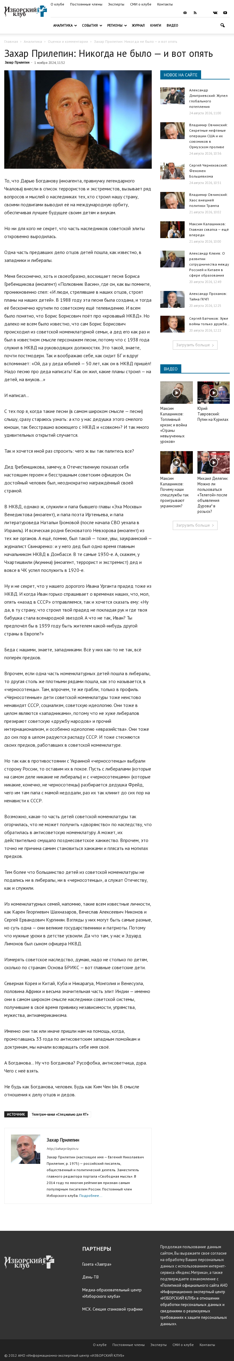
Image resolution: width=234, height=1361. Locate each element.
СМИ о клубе (140, 4)
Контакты (165, 4)
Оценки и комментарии (68, 41)
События (90, 25)
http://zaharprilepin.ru (62, 1148)
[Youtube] (225, 13)
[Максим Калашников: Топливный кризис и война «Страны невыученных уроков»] (176, 392)
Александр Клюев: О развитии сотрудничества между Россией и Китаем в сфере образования (209, 264)
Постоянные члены (86, 4)
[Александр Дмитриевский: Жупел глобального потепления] (172, 95)
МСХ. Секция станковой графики (112, 1309)
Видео (172, 25)
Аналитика (63, 25)
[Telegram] (205, 13)
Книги (155, 25)
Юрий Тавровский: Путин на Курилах (213, 414)
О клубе (57, 4)
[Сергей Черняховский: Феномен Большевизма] (172, 171)
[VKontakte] (215, 13)
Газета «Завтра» (97, 1264)
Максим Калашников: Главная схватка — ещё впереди (209, 229)
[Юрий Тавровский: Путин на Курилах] (213, 392)
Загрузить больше (193, 345)
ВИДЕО (171, 369)
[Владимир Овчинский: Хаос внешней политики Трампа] (172, 200)
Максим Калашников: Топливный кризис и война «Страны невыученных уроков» (173, 425)
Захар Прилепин (17, 62)
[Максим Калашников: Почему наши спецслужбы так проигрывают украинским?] (176, 462)
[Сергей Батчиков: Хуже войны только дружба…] (172, 324)
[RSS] (195, 13)
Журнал (138, 25)
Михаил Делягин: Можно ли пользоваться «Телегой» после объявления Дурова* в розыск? (212, 495)
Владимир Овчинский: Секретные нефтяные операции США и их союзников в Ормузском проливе (208, 136)
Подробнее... (90, 1195)
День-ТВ (90, 1277)
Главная (11, 41)
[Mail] (185, 13)
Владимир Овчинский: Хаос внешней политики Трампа (208, 200)
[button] (222, 25)
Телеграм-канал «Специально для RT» (60, 1114)
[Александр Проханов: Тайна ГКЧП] (172, 299)
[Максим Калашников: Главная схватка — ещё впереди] (172, 229)
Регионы (114, 25)
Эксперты (116, 4)
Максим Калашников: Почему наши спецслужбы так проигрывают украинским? (174, 492)
